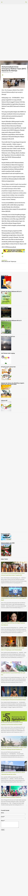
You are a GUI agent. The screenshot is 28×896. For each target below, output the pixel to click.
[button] (2, 75)
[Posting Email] (2, 253)
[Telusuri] (26, 2)
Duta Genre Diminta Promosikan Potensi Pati (11, 797)
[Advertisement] (14, 14)
